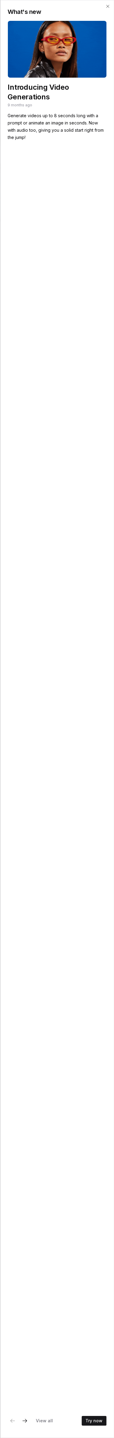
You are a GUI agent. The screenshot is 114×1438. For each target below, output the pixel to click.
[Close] (107, 6)
